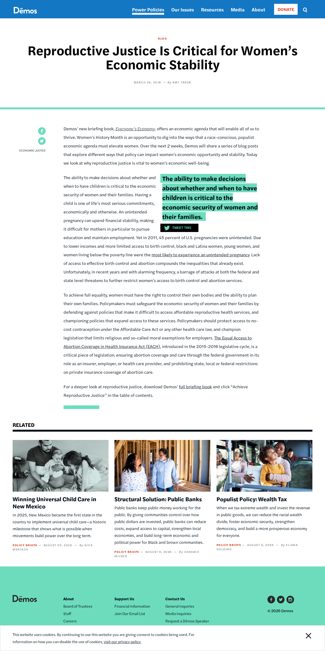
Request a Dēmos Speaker (187, 621)
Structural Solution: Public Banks (158, 499)
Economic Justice (32, 150)
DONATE (286, 9)
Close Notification (302, 638)
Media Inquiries (178, 613)
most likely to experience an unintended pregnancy (200, 254)
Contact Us (175, 598)
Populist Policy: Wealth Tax (252, 499)
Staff (67, 613)
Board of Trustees (77, 606)
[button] (42, 131)
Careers (70, 621)
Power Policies (148, 9)
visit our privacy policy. (122, 641)
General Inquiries (179, 606)
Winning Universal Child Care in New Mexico (54, 502)
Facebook (271, 599)
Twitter (281, 599)
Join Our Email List (129, 613)
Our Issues (182, 9)
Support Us (124, 598)
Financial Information (132, 606)
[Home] (25, 15)
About (258, 9)
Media (238, 9)
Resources (212, 9)
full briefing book (195, 386)
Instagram (290, 599)
